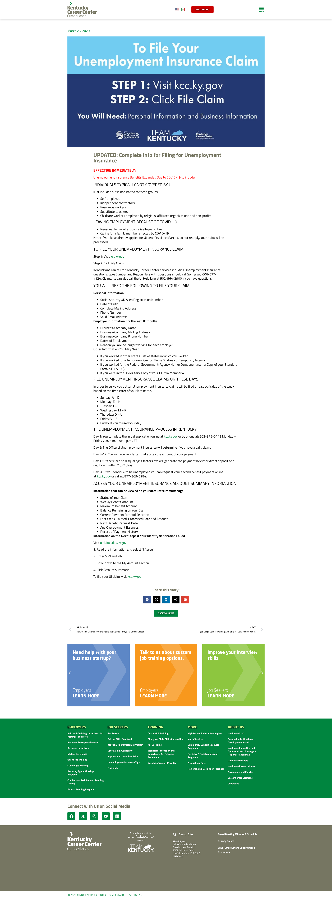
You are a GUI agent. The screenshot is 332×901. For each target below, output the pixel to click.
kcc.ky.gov (117, 256)
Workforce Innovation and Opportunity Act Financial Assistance (161, 754)
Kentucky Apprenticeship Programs (80, 772)
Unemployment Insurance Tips (124, 762)
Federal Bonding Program (80, 789)
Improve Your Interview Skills (123, 756)
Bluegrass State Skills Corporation (165, 739)
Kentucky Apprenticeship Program (125, 745)
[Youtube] (106, 816)
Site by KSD (135, 895)
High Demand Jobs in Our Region (205, 733)
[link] (261, 9)
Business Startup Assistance (82, 742)
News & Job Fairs (197, 763)
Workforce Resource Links (241, 766)
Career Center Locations (240, 778)
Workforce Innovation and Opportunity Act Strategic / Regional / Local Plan (242, 751)
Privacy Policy (226, 841)
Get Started (113, 733)
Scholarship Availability (120, 750)
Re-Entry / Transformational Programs (203, 755)
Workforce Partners (238, 760)
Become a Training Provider (162, 763)
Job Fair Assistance (77, 754)
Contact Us (233, 783)
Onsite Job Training (77, 759)
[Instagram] (94, 816)
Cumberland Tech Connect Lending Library (85, 781)
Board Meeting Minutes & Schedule (237, 834)
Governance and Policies (240, 772)
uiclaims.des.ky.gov (113, 542)
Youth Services (195, 739)
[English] (177, 9)
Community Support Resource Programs (203, 746)
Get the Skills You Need (120, 739)
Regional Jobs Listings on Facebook (206, 769)
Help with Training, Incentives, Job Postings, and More (85, 734)
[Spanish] (183, 9)
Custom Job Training (77, 765)
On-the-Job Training (158, 733)
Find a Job (113, 768)
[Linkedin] (117, 816)
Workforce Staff (236, 733)
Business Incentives (78, 748)
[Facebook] (71, 816)
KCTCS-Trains (155, 745)
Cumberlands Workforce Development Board (240, 740)
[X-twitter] (83, 816)
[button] (147, 599)
